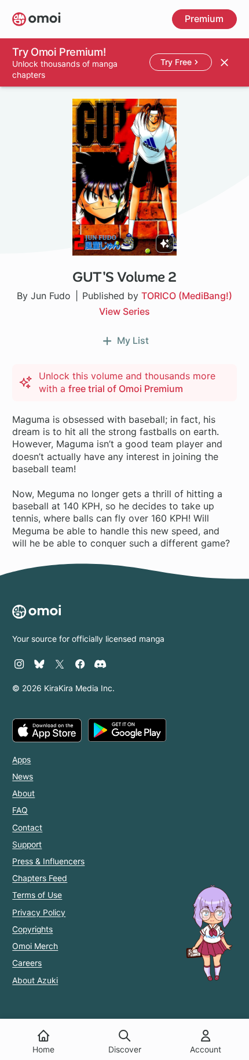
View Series (124, 311)
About (23, 793)
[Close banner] (224, 62)
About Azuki (35, 980)
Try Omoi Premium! (58, 51)
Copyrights (32, 929)
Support (27, 844)
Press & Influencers (48, 861)
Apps (21, 759)
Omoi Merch (35, 946)
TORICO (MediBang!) (186, 295)
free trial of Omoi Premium (125, 388)
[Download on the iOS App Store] (47, 730)
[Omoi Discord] (100, 664)
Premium (204, 18)
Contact (27, 827)
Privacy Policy (38, 912)
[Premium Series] (165, 244)
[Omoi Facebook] (80, 664)
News (22, 776)
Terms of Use (37, 895)
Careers (27, 963)
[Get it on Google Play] (127, 730)
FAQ (20, 810)
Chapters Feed (39, 878)
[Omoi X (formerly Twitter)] (60, 664)
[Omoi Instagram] (19, 664)
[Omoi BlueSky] (39, 664)
